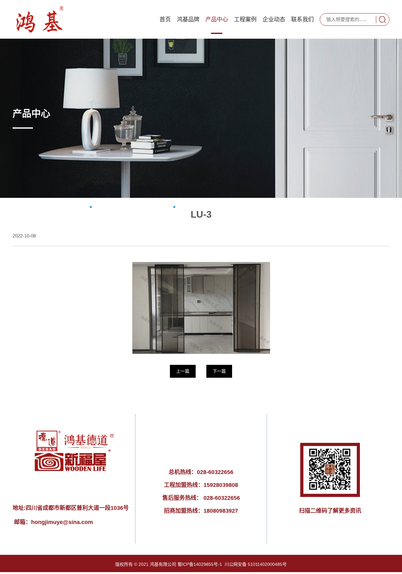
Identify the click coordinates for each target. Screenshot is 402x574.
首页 (165, 19)
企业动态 (274, 19)
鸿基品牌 (188, 19)
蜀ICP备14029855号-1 (199, 564)
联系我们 (302, 19)
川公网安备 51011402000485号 (256, 564)
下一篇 (219, 371)
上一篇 (182, 371)
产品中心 (216, 19)
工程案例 (245, 19)
